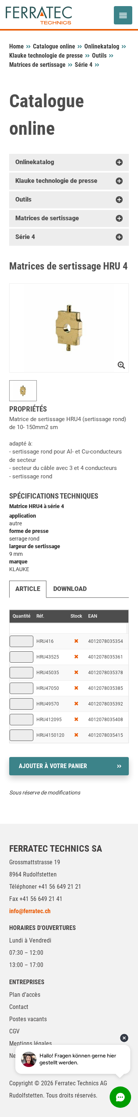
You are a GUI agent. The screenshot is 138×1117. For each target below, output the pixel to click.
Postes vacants (28, 1019)
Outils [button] (23, 199)
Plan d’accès (24, 994)
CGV (14, 1031)
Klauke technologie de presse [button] (56, 180)
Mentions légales (30, 1043)
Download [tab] (70, 588)
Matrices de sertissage (37, 64)
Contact (18, 1006)
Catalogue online (54, 46)
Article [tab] (27, 588)
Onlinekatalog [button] (34, 162)
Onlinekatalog (101, 46)
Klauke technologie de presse (46, 55)
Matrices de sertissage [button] (47, 218)
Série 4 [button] (25, 237)
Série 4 (83, 64)
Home (16, 46)
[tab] (69, 162)
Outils (99, 55)
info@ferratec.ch (30, 911)
